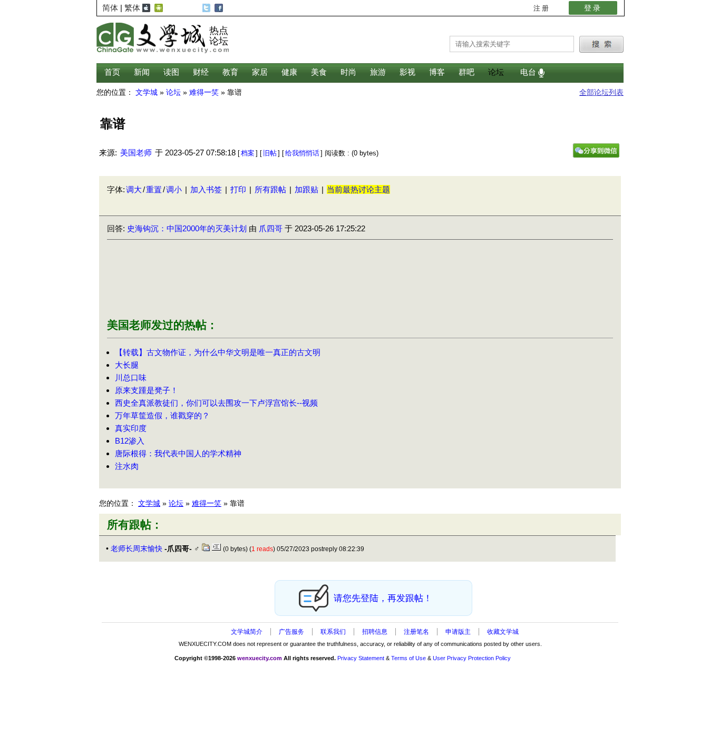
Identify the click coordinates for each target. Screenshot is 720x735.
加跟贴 (306, 189)
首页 (112, 71)
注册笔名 (416, 631)
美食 (319, 71)
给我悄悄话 (302, 153)
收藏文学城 (503, 631)
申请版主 (458, 631)
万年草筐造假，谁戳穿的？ (162, 415)
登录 (593, 8)
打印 (238, 189)
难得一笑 (206, 503)
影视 (407, 71)
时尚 (348, 71)
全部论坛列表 (601, 92)
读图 (171, 71)
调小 (174, 189)
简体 (110, 7)
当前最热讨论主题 (358, 189)
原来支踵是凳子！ (146, 390)
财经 (201, 71)
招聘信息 (374, 631)
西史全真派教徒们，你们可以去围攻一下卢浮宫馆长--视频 (216, 402)
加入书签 (206, 189)
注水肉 (127, 466)
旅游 (378, 71)
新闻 (142, 71)
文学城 (149, 503)
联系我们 (333, 631)
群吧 (466, 71)
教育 (230, 71)
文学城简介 (246, 631)
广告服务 (291, 631)
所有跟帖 (270, 189)
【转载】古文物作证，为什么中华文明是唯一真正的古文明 (217, 352)
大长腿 (127, 364)
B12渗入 (129, 440)
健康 (289, 71)
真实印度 (131, 428)
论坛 (496, 71)
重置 (154, 189)
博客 (437, 71)
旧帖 (270, 153)
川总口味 (131, 377)
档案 (248, 153)
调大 (134, 189)
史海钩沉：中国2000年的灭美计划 (187, 228)
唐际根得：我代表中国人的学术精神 (178, 453)
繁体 (132, 7)
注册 (541, 8)
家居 (260, 71)
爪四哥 (271, 228)
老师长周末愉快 (136, 548)
